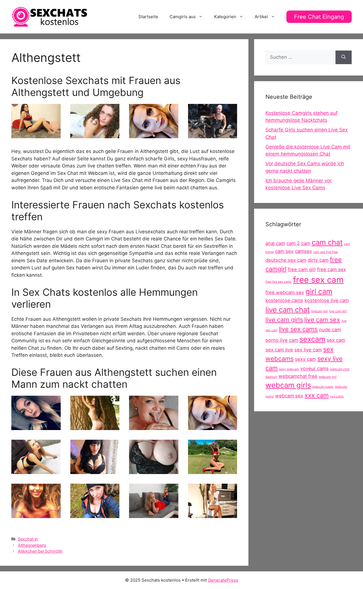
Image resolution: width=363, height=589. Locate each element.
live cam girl (338, 311)
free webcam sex (284, 292)
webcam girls (288, 385)
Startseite (148, 16)
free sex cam (318, 280)
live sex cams (298, 329)
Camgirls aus (183, 16)
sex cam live (279, 350)
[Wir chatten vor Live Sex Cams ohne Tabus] (212, 134)
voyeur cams (314, 368)
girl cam (318, 291)
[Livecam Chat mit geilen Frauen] (212, 470)
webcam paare (323, 387)
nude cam (330, 329)
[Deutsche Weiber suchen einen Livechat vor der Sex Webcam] (153, 514)
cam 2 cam (298, 243)
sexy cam (305, 359)
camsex (303, 251)
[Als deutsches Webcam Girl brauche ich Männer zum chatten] (36, 134)
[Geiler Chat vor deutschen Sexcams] (153, 470)
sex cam (336, 340)
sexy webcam (289, 369)
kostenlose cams (284, 300)
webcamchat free (297, 376)
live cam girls (284, 319)
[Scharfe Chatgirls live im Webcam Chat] (95, 134)
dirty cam (318, 260)
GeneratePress (223, 580)
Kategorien (225, 16)
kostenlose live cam (327, 300)
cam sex (284, 251)
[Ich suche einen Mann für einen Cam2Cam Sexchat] (95, 470)
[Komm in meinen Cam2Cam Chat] (36, 470)
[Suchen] (343, 57)
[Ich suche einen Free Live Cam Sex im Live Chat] (95, 426)
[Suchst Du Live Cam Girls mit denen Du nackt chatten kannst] (153, 134)
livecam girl (319, 311)
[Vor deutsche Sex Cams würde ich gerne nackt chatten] (153, 426)
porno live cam (281, 340)
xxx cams (337, 396)
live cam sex (322, 319)
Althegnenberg (32, 545)
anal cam (275, 243)
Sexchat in (28, 538)
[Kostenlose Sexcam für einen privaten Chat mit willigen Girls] (36, 426)
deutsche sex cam (285, 260)
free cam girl (302, 269)
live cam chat (287, 309)
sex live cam (308, 350)
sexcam (312, 339)
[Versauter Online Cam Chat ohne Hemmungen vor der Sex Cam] (95, 514)
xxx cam (317, 395)
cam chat (327, 242)
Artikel (261, 16)
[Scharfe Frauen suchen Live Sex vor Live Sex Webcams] (36, 514)
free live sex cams (278, 282)
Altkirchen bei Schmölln (40, 551)
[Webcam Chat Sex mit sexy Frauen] (212, 514)
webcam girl (328, 377)
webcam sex (289, 396)
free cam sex (331, 269)
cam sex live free (325, 252)
